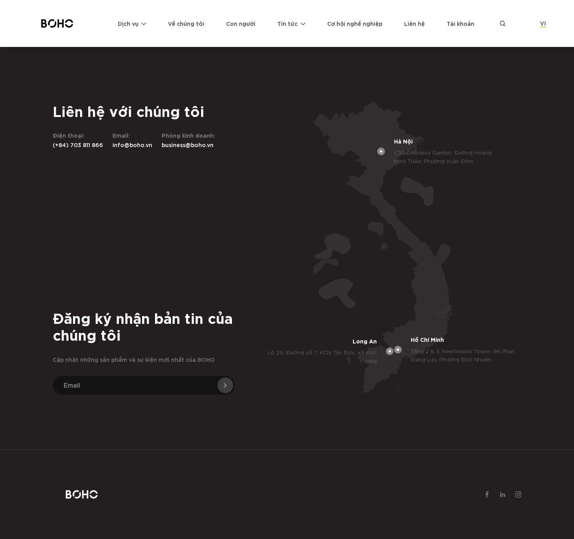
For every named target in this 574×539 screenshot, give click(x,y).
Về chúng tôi (186, 23)
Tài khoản (460, 23)
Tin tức (287, 23)
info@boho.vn (132, 144)
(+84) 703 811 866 (78, 144)
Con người (240, 23)
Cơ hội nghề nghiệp (354, 23)
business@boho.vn (188, 144)
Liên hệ (414, 23)
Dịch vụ (128, 23)
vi (543, 23)
